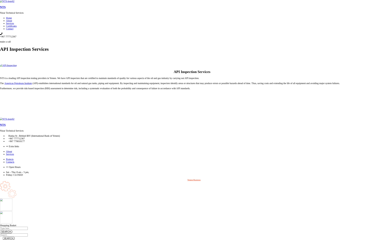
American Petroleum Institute (18, 83)
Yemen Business (194, 180)
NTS (3, 7)
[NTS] (7, 1)
